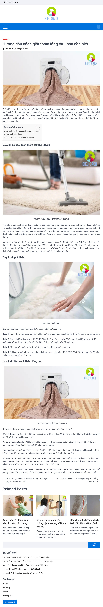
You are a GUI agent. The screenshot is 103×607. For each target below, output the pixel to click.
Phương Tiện (7, 596)
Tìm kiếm (94, 545)
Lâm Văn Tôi (9, 49)
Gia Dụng (6, 588)
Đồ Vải (5, 584)
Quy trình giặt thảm (14, 134)
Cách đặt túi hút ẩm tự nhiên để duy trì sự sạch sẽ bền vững (25, 565)
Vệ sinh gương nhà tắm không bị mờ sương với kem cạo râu (51, 523)
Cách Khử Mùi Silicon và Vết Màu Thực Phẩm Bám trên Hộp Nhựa (28, 561)
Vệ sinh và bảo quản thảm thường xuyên (22, 131)
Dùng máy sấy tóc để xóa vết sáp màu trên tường (16, 522)
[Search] (98, 27)
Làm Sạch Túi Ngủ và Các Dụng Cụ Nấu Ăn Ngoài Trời (23, 573)
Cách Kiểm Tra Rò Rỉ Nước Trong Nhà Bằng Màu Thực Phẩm (26, 557)
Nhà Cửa (6, 39)
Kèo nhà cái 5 (9, 602)
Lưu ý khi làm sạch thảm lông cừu (20, 137)
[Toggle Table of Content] (36, 128)
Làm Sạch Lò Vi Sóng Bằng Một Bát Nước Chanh (21, 569)
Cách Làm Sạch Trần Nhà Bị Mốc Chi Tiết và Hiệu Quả (84, 522)
